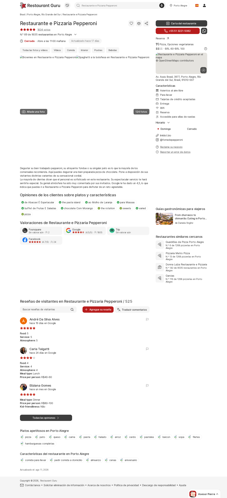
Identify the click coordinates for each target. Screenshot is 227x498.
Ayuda (182, 485)
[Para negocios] (67, 5)
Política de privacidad (126, 485)
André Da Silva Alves (44, 319)
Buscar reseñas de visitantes (39, 309)
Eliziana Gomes (40, 385)
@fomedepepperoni (171, 139)
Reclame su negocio (171, 147)
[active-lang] (197, 5)
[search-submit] (78, 5)
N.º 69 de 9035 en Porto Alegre (46, 34)
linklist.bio (165, 135)
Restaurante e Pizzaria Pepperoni (58, 23)
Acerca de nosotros (99, 485)
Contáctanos (32, 485)
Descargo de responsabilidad (159, 485)
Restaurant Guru (48, 480)
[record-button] (161, 5)
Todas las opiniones (43, 417)
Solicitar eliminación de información (64, 485)
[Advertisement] (84, 140)
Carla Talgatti (39, 349)
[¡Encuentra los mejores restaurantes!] (40, 5)
